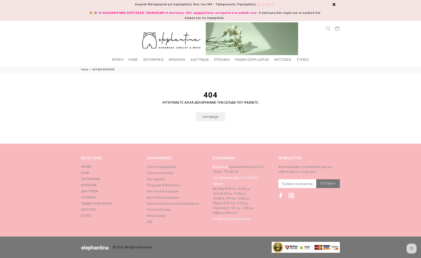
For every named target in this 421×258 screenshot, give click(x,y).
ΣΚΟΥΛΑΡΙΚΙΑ (153, 59)
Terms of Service (159, 209)
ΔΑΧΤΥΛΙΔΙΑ (199, 59)
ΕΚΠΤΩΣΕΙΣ (283, 59)
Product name (37, 240)
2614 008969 (266, 4)
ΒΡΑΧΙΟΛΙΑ (177, 59)
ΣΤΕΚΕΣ (303, 59)
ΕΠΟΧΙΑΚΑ (222, 59)
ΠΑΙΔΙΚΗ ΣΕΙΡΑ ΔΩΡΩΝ (252, 59)
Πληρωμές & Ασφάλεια (163, 185)
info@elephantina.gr (237, 219)
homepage (210, 117)
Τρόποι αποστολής (160, 173)
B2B (150, 222)
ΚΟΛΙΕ (133, 59)
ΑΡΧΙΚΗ (117, 59)
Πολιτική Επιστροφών (163, 191)
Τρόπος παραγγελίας (162, 167)
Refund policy (156, 216)
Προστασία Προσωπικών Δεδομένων (173, 203)
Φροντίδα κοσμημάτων (163, 197)
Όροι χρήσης (156, 179)
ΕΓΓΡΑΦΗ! (328, 183)
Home (84, 69)
